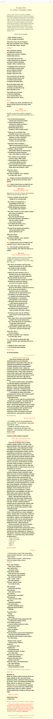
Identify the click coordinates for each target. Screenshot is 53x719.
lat (3, 1)
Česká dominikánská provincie (27, 717)
